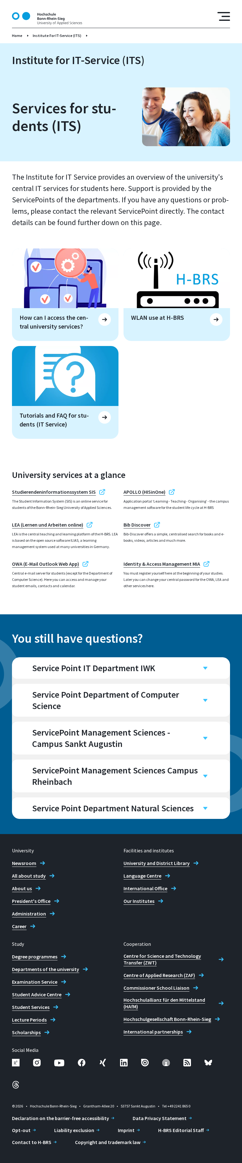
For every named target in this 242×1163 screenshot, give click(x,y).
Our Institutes (139, 901)
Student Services (30, 1007)
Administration (29, 913)
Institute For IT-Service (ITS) (57, 35)
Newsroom (24, 863)
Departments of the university (45, 969)
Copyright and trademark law (108, 1142)
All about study (29, 876)
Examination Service (34, 982)
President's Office (31, 901)
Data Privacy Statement (160, 1118)
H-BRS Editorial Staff (181, 1130)
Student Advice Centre (36, 994)
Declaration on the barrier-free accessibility (60, 1118)
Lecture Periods (29, 1020)
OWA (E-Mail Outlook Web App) (45, 564)
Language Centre (142, 876)
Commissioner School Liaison (156, 988)
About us (22, 888)
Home (17, 35)
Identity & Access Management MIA (162, 564)
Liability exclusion (74, 1130)
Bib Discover (137, 525)
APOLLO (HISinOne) (144, 492)
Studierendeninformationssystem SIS (54, 492)
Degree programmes (34, 956)
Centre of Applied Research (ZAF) (159, 975)
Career (19, 926)
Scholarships (26, 1032)
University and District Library (157, 863)
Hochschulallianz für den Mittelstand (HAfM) (164, 1003)
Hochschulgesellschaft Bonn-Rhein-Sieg (167, 1019)
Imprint (126, 1130)
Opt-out (21, 1130)
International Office (145, 888)
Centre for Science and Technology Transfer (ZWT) (162, 959)
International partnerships (153, 1032)
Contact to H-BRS (31, 1142)
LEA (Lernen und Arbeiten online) (47, 525)
